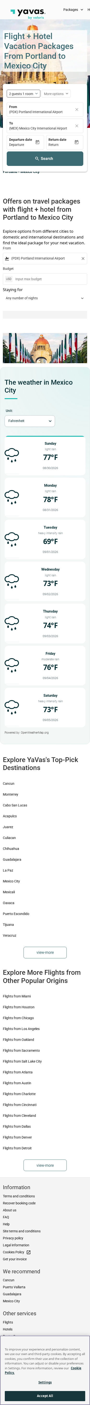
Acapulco (10, 816)
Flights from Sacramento (21, 1050)
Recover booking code (19, 1203)
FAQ (6, 1217)
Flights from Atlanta (18, 1072)
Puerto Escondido (16, 914)
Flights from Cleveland (19, 1116)
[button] (22, 144)
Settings (45, 1382)
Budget (8, 269)
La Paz (8, 870)
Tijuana (8, 925)
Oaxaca (8, 903)
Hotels (7, 1329)
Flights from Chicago (18, 1018)
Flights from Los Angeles (21, 1029)
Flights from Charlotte (19, 1094)
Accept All (45, 1396)
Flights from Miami (17, 996)
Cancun (8, 783)
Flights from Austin (17, 1083)
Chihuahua (11, 849)
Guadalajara (12, 859)
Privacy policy (13, 1238)
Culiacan (9, 838)
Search (47, 158)
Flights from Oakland (18, 1040)
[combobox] (45, 258)
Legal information (16, 1245)
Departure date (20, 140)
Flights (8, 1322)
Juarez (8, 827)
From (13, 107)
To (11, 123)
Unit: (9, 411)
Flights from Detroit (17, 1148)
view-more (45, 952)
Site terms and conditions (22, 1231)
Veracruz (9, 935)
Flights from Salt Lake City (22, 1061)
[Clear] (77, 109)
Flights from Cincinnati (19, 1105)
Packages (73, 9)
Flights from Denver (17, 1137)
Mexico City (11, 881)
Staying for (13, 289)
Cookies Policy (17, 1252)
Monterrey (10, 794)
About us (9, 1210)
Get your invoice (15, 1259)
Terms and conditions (19, 1196)
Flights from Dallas (17, 1126)
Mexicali (9, 892)
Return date (57, 140)
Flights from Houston (19, 1007)
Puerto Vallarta (14, 1287)
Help (6, 1224)
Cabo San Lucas (15, 805)
